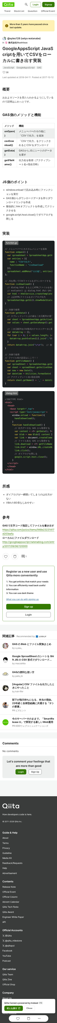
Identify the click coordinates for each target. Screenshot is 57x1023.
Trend (7, 11)
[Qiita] (8, 4)
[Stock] (15, 556)
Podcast (6, 960)
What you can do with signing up (22, 599)
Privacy (6, 848)
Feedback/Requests (12, 863)
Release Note (9, 887)
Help (4, 868)
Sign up (28, 606)
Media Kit (7, 858)
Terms (5, 843)
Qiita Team (7, 974)
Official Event (48, 11)
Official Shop (8, 984)
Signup (48, 4)
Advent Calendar (10, 902)
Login (36, 4)
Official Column (9, 897)
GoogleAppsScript (26, 67)
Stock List (19, 11)
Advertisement (9, 873)
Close (29, 1008)
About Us (7, 998)
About (5, 838)
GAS (39, 67)
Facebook (7, 950)
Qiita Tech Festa (10, 907)
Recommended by (26, 636)
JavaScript (8, 67)
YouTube (6, 955)
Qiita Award (8, 912)
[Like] (5, 556)
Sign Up (35, 771)
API (4, 922)
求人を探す (13, 1008)
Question (32, 11)
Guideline (7, 853)
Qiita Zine (7, 979)
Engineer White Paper (13, 917)
